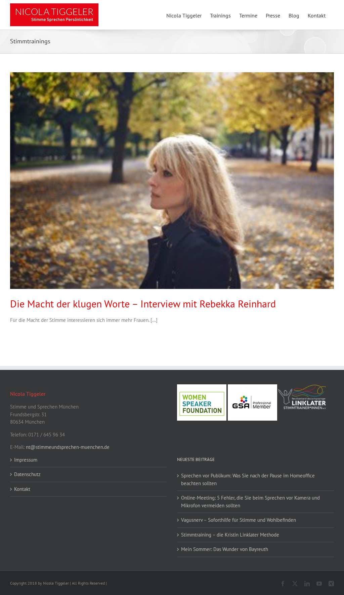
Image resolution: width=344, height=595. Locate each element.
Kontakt (22, 489)
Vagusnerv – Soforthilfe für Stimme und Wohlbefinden (238, 520)
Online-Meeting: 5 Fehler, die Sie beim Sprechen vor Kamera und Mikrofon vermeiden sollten (250, 502)
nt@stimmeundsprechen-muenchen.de (68, 447)
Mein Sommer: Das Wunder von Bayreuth (224, 549)
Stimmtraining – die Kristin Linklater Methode (230, 535)
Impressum (25, 460)
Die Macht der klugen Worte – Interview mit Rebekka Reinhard (143, 303)
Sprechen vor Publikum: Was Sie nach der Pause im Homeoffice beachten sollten (248, 479)
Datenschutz (27, 474)
